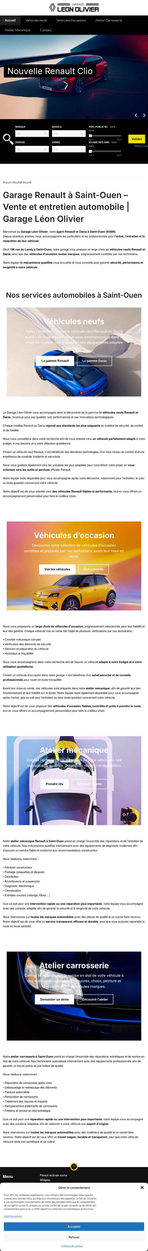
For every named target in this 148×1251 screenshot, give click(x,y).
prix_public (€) (102, 128)
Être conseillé (93, 569)
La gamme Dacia (94, 360)
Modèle (57, 126)
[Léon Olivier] (74, 6)
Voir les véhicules (57, 569)
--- (18, 133)
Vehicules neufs (36, 20)
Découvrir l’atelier (89, 784)
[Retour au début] (74, 1167)
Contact (45, 30)
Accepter (74, 1226)
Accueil (10, 20)
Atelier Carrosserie (108, 20)
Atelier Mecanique (17, 30)
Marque (20, 126)
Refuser (74, 1237)
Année (56, 142)
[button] (142, 1187)
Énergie (20, 142)
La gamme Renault (55, 360)
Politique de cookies (72, 1245)
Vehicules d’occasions (71, 20)
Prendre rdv (54, 784)
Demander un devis (54, 999)
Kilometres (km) (103, 144)
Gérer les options (13, 1216)
